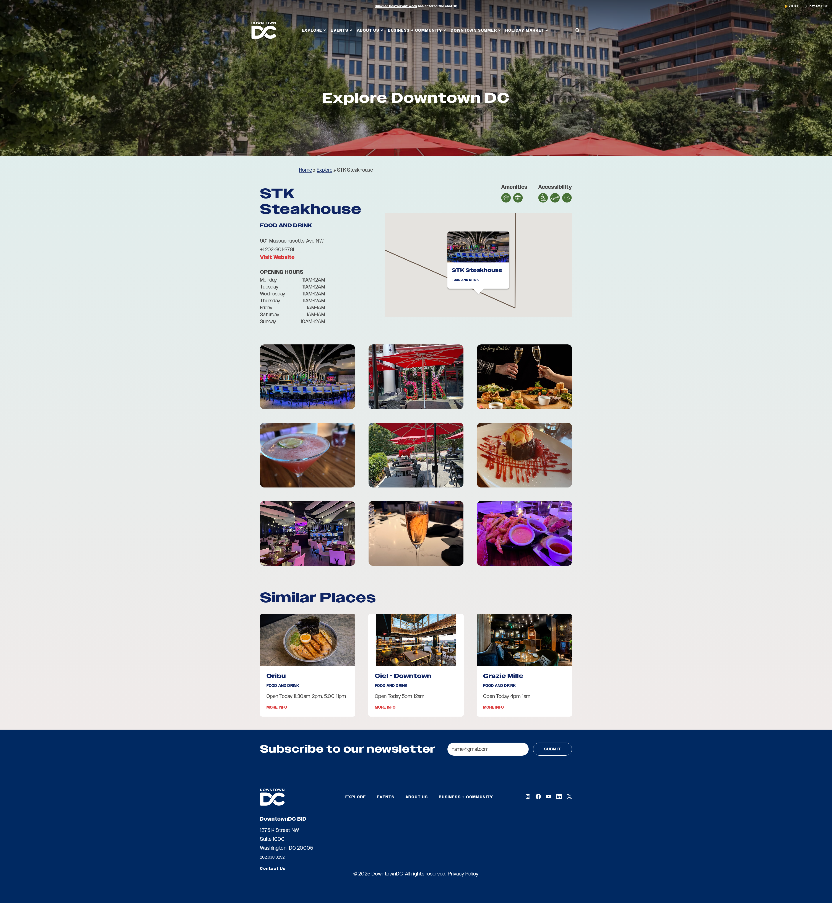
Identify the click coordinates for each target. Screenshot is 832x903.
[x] (569, 796)
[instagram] (527, 796)
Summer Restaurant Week (396, 6)
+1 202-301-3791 (277, 249)
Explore (324, 170)
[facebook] (538, 796)
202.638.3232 (272, 857)
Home (305, 170)
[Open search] (577, 30)
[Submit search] (577, 50)
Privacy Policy (463, 874)
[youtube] (548, 796)
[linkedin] (559, 796)
